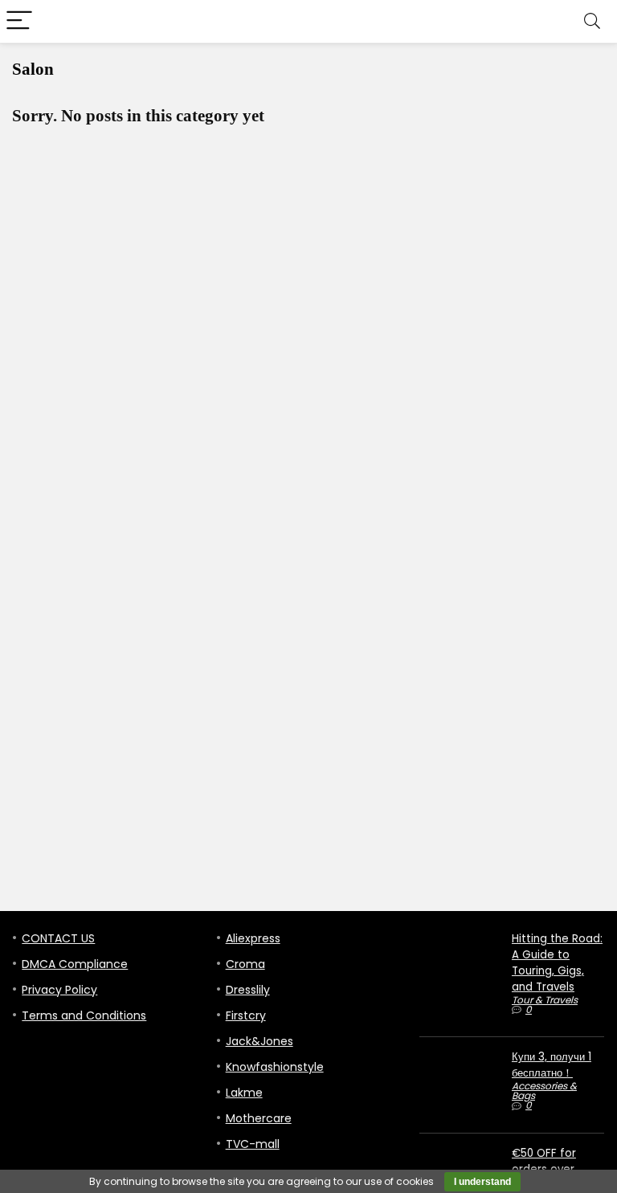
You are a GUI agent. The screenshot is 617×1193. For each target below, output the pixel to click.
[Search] (592, 21)
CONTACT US (58, 938)
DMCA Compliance (75, 964)
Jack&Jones (259, 1041)
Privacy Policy (59, 990)
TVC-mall (253, 1144)
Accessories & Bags (544, 1090)
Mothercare (259, 1118)
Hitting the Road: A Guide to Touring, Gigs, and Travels (557, 963)
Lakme (244, 1093)
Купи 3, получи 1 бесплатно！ (551, 1065)
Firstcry (246, 1015)
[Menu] (19, 21)
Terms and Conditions (84, 1015)
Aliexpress (253, 938)
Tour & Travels (545, 1000)
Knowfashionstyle (275, 1067)
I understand (482, 1181)
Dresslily (248, 990)
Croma (245, 964)
